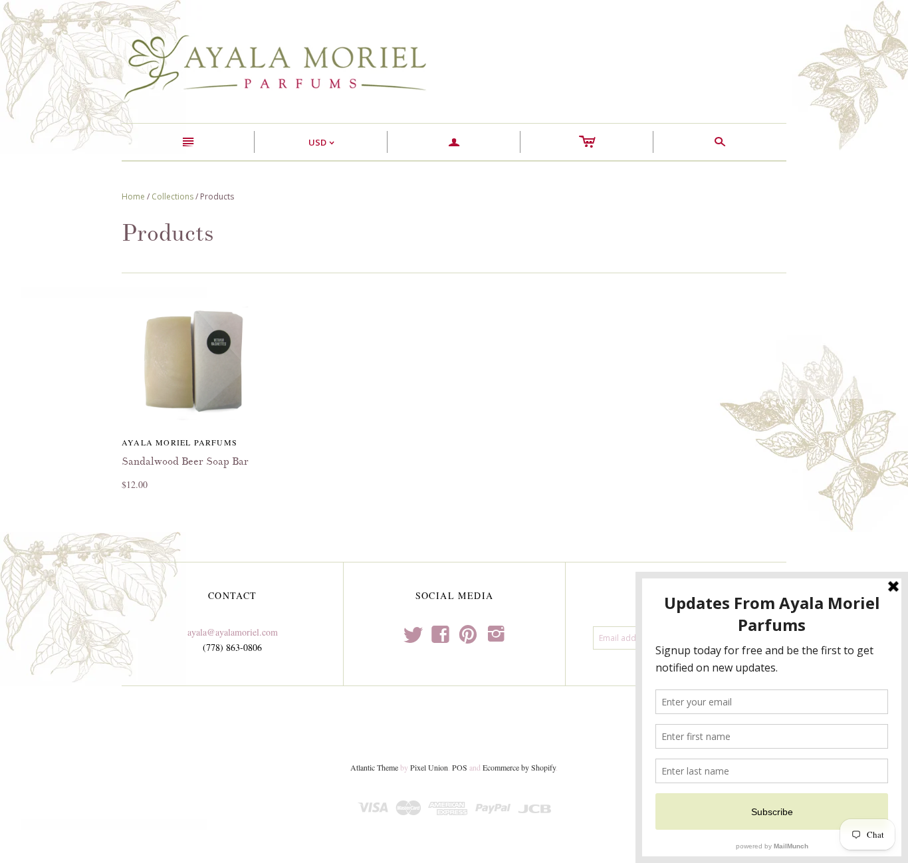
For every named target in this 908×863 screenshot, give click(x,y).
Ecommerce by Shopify (519, 767)
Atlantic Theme (374, 767)
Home (133, 196)
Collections (172, 196)
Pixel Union (429, 767)
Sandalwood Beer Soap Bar (185, 461)
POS (459, 767)
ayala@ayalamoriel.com (232, 632)
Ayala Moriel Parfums (179, 442)
